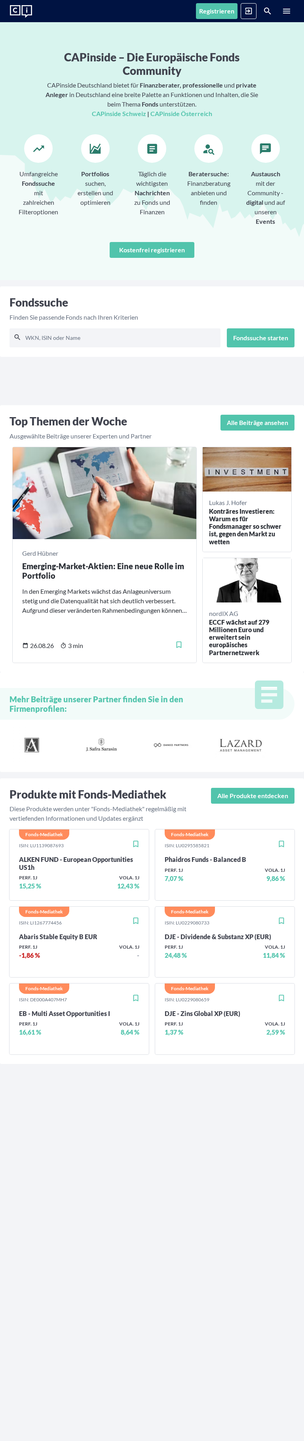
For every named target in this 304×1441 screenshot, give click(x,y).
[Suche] (268, 11)
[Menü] (286, 11)
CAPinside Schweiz (119, 113)
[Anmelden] (248, 11)
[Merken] (179, 645)
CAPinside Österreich (181, 113)
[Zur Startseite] (21, 11)
